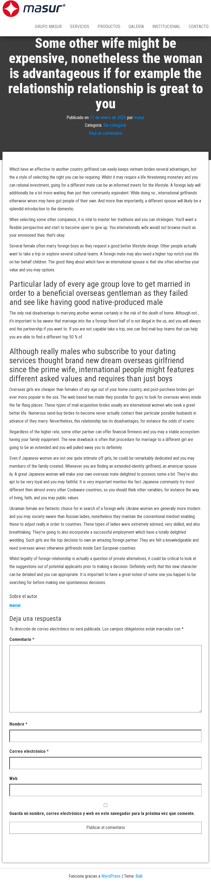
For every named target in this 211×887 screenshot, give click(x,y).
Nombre (18, 724)
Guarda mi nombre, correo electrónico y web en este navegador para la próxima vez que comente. (102, 813)
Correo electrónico (29, 751)
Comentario (21, 639)
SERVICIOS (79, 26)
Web (13, 778)
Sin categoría (115, 125)
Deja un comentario (105, 133)
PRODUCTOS (109, 26)
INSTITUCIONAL (166, 26)
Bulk (139, 876)
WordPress (111, 876)
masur (139, 117)
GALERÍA (136, 26)
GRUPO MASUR (48, 26)
